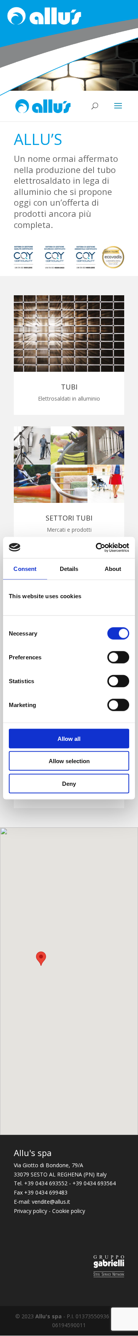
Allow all (69, 738)
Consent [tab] (24, 569)
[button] (41, 958)
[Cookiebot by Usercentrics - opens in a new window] (97, 547)
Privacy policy (30, 1211)
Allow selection (69, 761)
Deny (69, 783)
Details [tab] (69, 569)
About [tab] (113, 569)
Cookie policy (68, 1211)
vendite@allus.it (51, 1201)
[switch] (118, 657)
